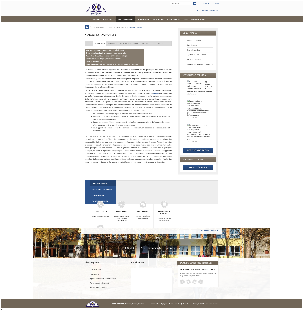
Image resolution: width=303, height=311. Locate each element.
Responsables (157, 44)
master (156, 93)
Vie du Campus (173, 19)
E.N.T (186, 19)
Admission (145, 44)
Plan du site (154, 304)
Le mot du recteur (194, 59)
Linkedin (194, 282)
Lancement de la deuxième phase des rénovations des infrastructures (198, 113)
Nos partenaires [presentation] (100, 201)
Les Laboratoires (193, 50)
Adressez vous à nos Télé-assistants (143, 215)
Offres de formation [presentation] (102, 189)
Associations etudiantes (98, 287)
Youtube (201, 282)
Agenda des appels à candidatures (200, 64)
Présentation (99, 44)
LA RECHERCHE (142, 19)
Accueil (96, 19)
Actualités (158, 19)
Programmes (113, 44)
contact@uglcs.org (100, 214)
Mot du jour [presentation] (98, 195)
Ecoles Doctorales (194, 40)
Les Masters (192, 45)
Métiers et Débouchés (129, 44)
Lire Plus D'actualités (198, 150)
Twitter (188, 282)
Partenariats (94, 274)
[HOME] (87, 27)
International (198, 19)
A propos (164, 304)
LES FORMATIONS (125, 19)
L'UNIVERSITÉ (109, 19)
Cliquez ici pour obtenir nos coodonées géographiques (121, 216)
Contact (206, 4)
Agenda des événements (196, 55)
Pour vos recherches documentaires (164, 216)
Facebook (182, 282)
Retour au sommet (208, 231)
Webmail (216, 4)
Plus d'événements (198, 167)
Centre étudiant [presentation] (100, 183)
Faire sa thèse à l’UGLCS (99, 283)
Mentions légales (174, 304)
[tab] (103, 183)
